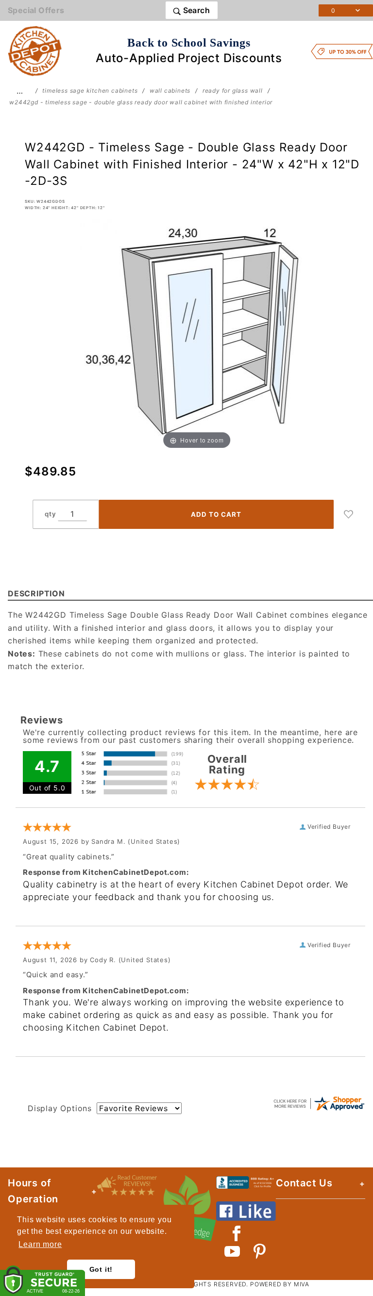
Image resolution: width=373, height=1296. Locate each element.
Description (36, 593)
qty (50, 514)
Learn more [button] (40, 1244)
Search (195, 10)
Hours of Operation (33, 1191)
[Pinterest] (260, 1251)
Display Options (60, 1108)
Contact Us (304, 1183)
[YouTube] (232, 1251)
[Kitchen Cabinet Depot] (35, 50)
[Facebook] (237, 1233)
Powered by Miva (279, 1284)
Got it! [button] (101, 1269)
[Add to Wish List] (349, 514)
